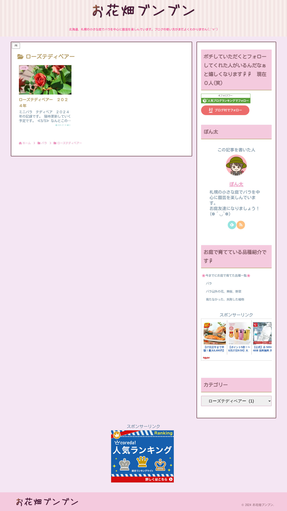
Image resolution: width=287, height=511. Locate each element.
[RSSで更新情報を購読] (241, 225)
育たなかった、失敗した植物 (225, 299)
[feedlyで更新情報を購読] (232, 225)
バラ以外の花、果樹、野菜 (223, 291)
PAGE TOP (277, 492)
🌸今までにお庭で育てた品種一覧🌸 (226, 275)
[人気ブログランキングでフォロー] (225, 102)
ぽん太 (236, 184)
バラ (209, 283)
